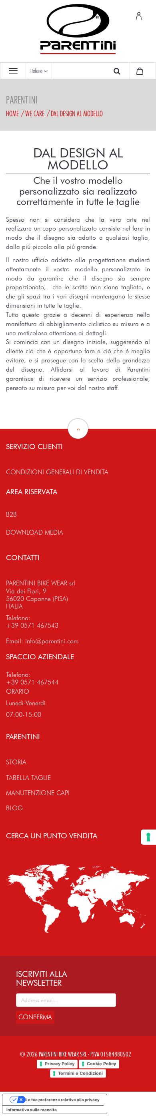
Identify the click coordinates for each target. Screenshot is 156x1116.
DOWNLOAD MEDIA (34, 532)
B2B (11, 514)
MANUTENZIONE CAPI (38, 793)
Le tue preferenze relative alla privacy (63, 1099)
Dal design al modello (77, 113)
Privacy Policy (59, 1063)
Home (12, 113)
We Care (34, 113)
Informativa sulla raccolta (31, 1109)
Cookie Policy (101, 1063)
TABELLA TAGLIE (28, 778)
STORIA (16, 762)
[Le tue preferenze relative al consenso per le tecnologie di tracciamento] (148, 837)
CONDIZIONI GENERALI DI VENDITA (57, 472)
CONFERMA (35, 1017)
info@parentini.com (52, 641)
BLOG (14, 808)
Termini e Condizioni (80, 1073)
